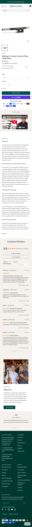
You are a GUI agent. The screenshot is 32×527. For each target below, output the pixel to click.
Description (5, 138)
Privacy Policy (20, 451)
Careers (19, 445)
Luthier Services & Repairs (21, 476)
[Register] (23, 502)
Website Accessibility (13, 514)
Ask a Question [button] (16, 257)
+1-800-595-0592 (7, 447)
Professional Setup (22, 467)
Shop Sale (22, 1)
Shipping (4, 472)
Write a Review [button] (16, 253)
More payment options (16, 101)
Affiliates (19, 448)
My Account (5, 470)
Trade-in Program (21, 472)
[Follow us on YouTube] (11, 509)
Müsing (4, 53)
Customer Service (6, 467)
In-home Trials (20, 470)
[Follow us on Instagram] (8, 509)
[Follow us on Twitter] (5, 509)
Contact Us (20, 437)
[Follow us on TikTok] (14, 509)
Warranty (4, 233)
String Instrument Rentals (23, 480)
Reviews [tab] (6, 262)
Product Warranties (6, 478)
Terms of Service (6, 483)
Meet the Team (21, 443)
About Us (19, 440)
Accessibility (5, 486)
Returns (4, 475)
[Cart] (29, 6)
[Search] (5, 6)
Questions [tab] (15, 262)
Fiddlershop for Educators (21, 483)
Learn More (9, 407)
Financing (19, 487)
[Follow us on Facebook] (1, 509)
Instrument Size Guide (7, 481)
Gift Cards (20, 490)
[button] (27, 285)
